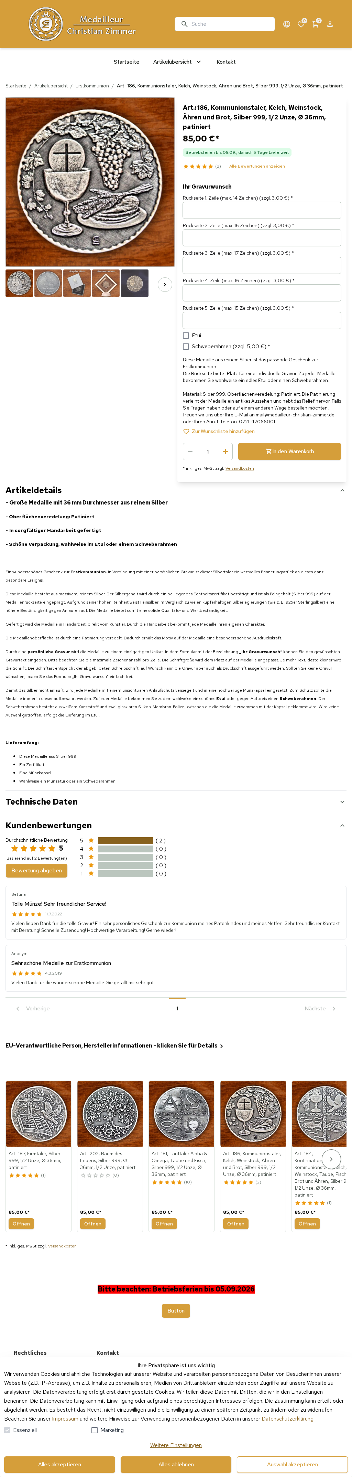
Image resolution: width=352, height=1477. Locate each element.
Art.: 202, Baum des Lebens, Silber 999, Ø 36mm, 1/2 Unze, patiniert (107, 1160)
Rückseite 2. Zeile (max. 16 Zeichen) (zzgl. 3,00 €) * (238, 225)
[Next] (165, 284)
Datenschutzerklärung (288, 1418)
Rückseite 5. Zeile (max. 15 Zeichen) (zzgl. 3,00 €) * (238, 308)
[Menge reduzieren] (190, 451)
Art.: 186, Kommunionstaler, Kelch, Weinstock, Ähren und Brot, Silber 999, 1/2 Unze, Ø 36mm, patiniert (252, 1163)
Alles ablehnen (176, 1464)
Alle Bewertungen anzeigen (257, 166)
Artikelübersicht (51, 86)
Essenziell (25, 1430)
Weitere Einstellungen (176, 1445)
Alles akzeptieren (59, 1464)
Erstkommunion (92, 86)
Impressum (65, 1418)
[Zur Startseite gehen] (91, 24)
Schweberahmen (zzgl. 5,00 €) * (231, 346)
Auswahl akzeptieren (292, 1464)
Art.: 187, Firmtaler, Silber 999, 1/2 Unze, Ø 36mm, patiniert (35, 1160)
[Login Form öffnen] (330, 24)
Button (176, 1310)
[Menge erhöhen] (225, 451)
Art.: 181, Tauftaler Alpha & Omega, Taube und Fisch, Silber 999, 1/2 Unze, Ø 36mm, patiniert (179, 1163)
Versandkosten (240, 468)
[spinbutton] (208, 451)
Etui (196, 335)
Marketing (112, 1430)
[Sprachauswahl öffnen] (287, 24)
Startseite (16, 86)
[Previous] (15, 284)
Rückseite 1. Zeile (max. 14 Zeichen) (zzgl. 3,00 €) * (238, 198)
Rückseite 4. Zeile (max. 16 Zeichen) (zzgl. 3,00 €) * (239, 280)
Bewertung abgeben (36, 870)
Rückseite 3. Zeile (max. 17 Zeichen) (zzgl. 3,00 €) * (238, 253)
